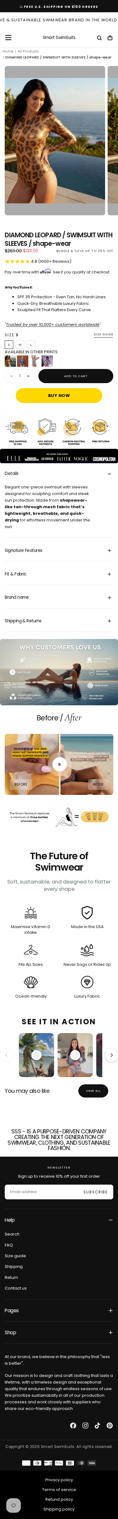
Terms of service (59, 1489)
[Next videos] (111, 1055)
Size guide (103, 334)
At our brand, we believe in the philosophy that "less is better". (57, 1360)
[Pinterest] (109, 1425)
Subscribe (95, 1192)
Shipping (14, 1266)
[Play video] (36, 1055)
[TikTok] (97, 1425)
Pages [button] (12, 1310)
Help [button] (9, 1220)
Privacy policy (59, 1480)
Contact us (16, 1288)
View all (93, 1091)
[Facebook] (73, 1425)
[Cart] (110, 38)
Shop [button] (10, 1332)
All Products (28, 51)
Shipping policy (59, 1509)
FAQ (9, 1245)
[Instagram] (85, 1425)
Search (12, 1234)
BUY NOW (59, 396)
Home (8, 51)
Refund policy (59, 1499)
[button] (8, 37)
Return (11, 1277)
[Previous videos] (6, 1055)
